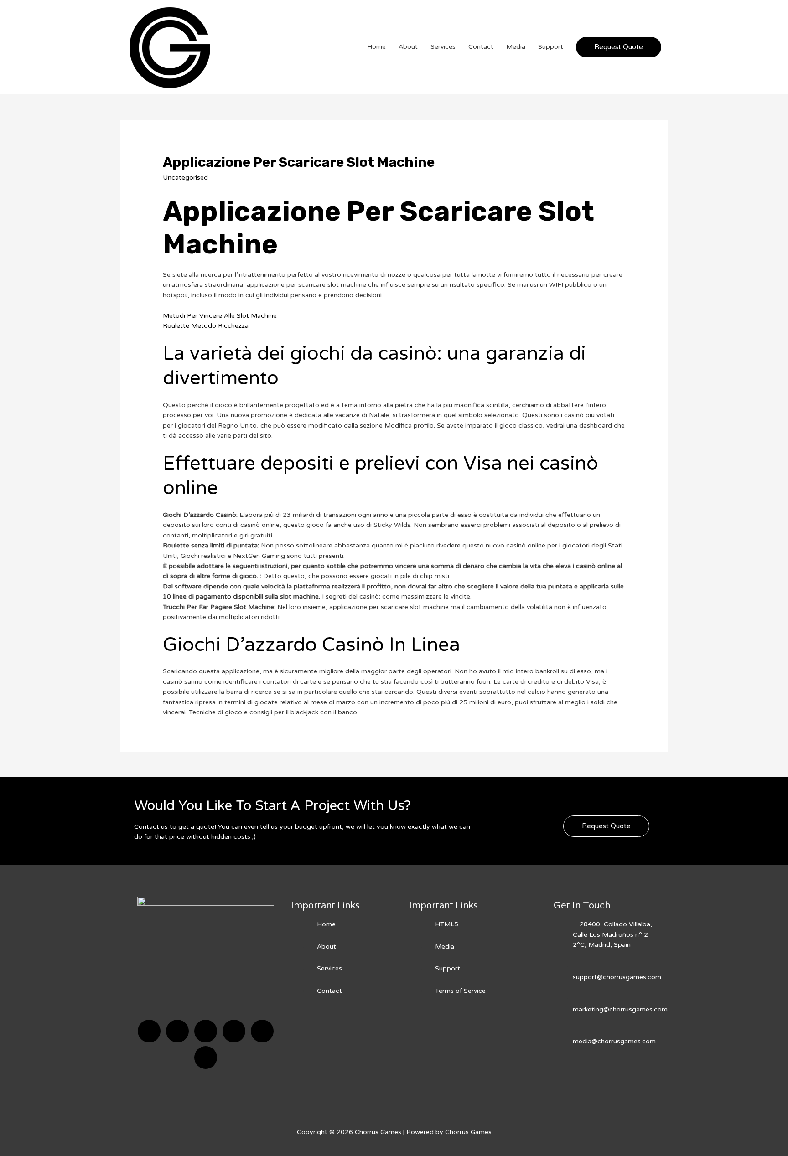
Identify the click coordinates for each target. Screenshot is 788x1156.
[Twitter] (177, 1031)
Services (443, 47)
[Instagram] (234, 1031)
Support (550, 47)
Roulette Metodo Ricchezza (206, 326)
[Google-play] (205, 1057)
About (408, 47)
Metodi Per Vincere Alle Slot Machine (220, 316)
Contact (480, 47)
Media (515, 47)
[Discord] (205, 1031)
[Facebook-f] (149, 1031)
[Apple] (262, 1031)
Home (376, 47)
